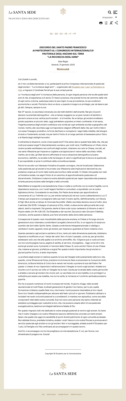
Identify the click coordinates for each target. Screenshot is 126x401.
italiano (108, 18)
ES (61, 34)
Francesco (15, 18)
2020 (36, 18)
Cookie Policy (63, 394)
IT (70, 34)
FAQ (43, 394)
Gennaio (44, 18)
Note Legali (51, 394)
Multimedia (63, 69)
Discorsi (28, 18)
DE (51, 34)
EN (56, 34)
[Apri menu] (115, 12)
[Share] (116, 23)
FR (66, 34)
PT (75, 34)
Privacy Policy (76, 394)
